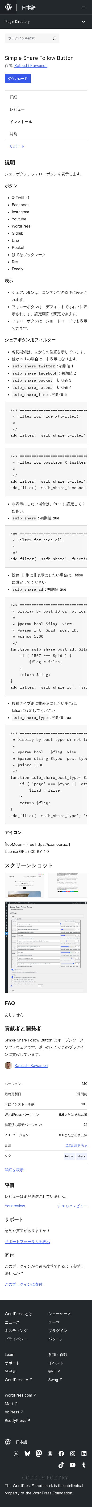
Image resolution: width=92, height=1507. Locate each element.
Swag (55, 1379)
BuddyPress (17, 1420)
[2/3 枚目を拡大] (81, 879)
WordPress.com (21, 1395)
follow (69, 1156)
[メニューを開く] (84, 7)
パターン (55, 1338)
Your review (15, 1205)
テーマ (54, 1322)
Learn (9, 1354)
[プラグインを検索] (54, 38)
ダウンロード (18, 78)
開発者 (10, 1371)
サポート (17, 146)
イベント (55, 1362)
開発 (13, 133)
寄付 (54, 1371)
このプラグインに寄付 (23, 1284)
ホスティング (16, 1330)
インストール (21, 121)
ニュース (12, 1322)
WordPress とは (18, 1313)
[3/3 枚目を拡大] (81, 907)
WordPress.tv (19, 1379)
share (81, 1156)
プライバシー (16, 1338)
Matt (11, 1403)
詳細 (13, 97)
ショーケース (59, 1313)
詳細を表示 (14, 1169)
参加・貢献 (57, 1354)
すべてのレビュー (72, 1205)
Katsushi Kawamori (30, 65)
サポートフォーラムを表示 (27, 1241)
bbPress (14, 1412)
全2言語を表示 (76, 1145)
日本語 (21, 1442)
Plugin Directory (17, 21)
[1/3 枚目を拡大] (37, 879)
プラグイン (57, 1330)
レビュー (17, 109)
